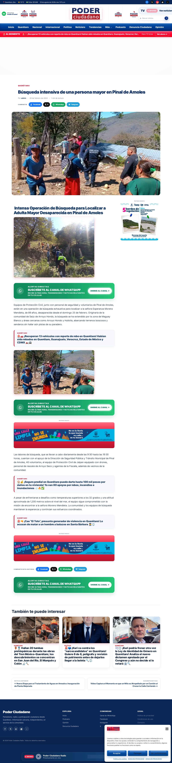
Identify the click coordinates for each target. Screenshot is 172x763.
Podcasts (121, 27)
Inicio (11, 27)
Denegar (138, 753)
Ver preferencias (158, 753)
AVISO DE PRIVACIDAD (136, 759)
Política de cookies (120, 759)
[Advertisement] (86, 55)
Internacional (53, 27)
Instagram (104, 723)
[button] (167, 729)
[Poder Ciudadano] (86, 13)
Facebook (104, 719)
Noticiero (80, 27)
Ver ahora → (162, 34)
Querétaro (23, 27)
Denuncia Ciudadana (140, 27)
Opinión (159, 27)
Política (68, 27)
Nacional (37, 27)
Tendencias (95, 27)
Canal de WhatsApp (107, 716)
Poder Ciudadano (16, 712)
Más (107, 27)
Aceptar (117, 753)
